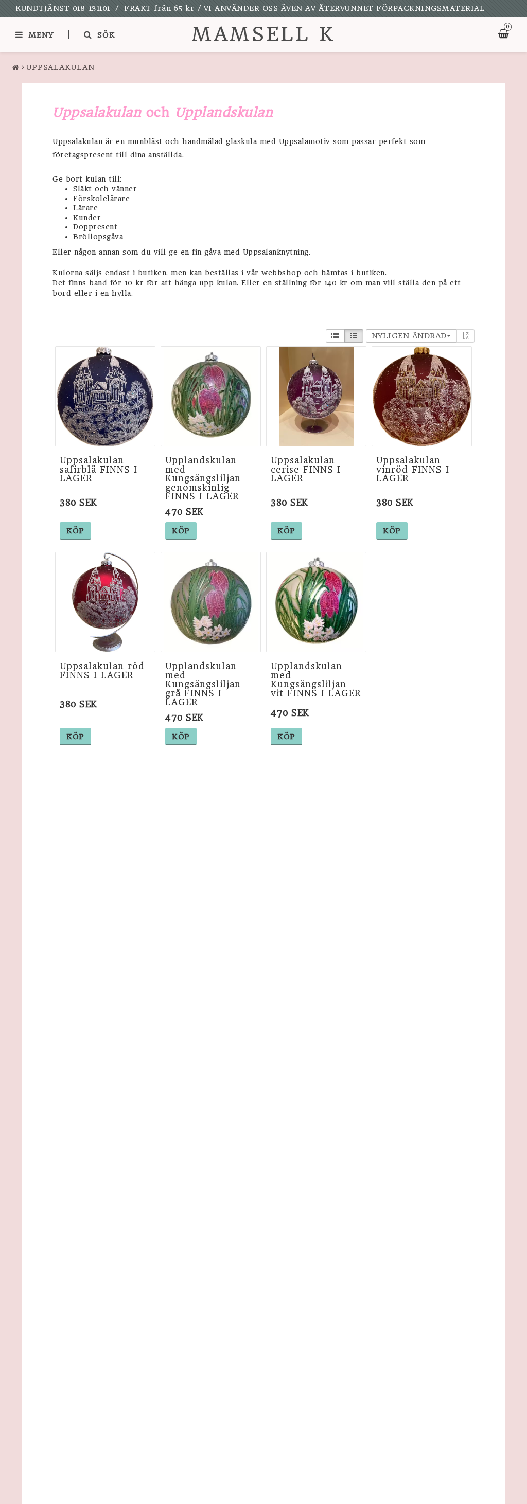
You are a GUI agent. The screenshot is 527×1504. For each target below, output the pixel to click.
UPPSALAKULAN (60, 67)
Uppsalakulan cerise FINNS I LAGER (306, 469)
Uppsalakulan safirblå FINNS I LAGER (98, 469)
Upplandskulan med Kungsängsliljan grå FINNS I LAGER (203, 684)
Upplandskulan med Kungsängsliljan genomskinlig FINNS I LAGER (203, 478)
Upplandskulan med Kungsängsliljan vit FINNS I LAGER (316, 680)
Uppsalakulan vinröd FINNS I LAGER (412, 469)
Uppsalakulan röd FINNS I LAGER (102, 671)
